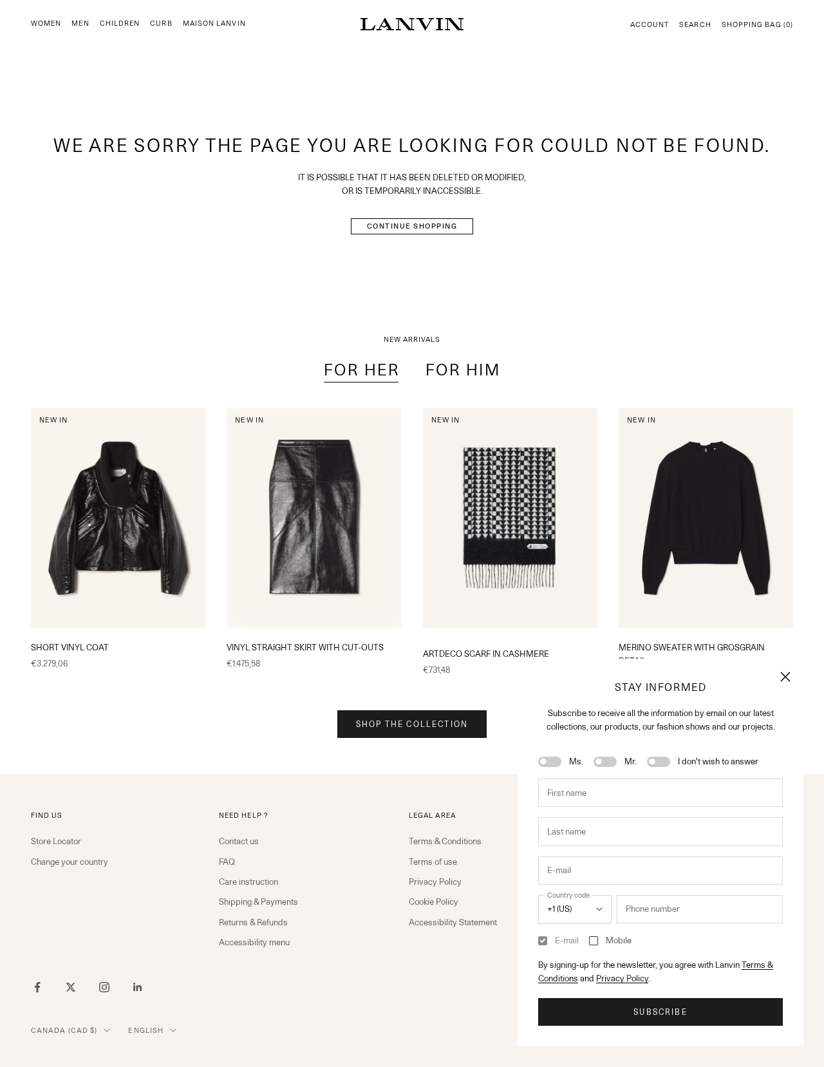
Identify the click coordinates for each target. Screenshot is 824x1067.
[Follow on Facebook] (37, 987)
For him (463, 370)
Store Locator (56, 841)
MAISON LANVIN (214, 23)
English (146, 1030)
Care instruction (248, 881)
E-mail (567, 940)
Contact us (239, 841)
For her (362, 370)
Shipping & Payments (258, 901)
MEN (80, 23)
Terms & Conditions (445, 841)
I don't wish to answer (718, 761)
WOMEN (46, 23)
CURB (161, 23)
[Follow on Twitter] (70, 987)
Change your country (69, 861)
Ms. (576, 761)
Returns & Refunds (253, 922)
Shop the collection (412, 724)
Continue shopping (412, 226)
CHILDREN (120, 23)
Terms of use (433, 861)
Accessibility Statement (453, 922)
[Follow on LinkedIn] (137, 987)
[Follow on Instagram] (104, 987)
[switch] (549, 762)
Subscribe (660, 1012)
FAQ (227, 861)
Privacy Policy (622, 978)
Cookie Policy (433, 901)
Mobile (619, 940)
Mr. (630, 761)
